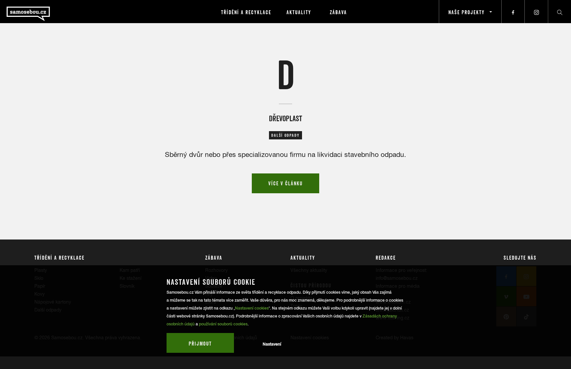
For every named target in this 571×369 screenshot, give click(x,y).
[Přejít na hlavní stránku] (46, 11)
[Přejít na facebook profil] (513, 11)
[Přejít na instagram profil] (536, 11)
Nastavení (272, 344)
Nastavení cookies (252, 308)
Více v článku (285, 183)
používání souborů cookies (223, 324)
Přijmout (200, 343)
